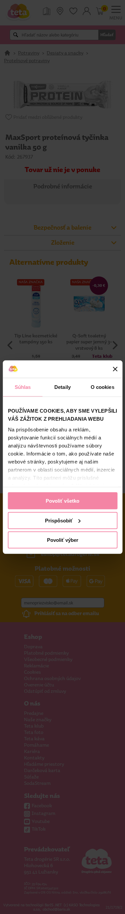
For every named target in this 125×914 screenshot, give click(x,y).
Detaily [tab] (62, 387)
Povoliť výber (62, 540)
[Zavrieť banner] (115, 369)
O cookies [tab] (102, 387)
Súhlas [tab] (23, 387)
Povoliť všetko (62, 501)
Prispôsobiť (59, 520)
